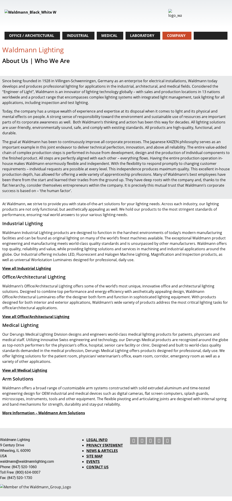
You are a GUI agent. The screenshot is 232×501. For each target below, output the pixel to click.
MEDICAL (109, 35)
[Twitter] (142, 440)
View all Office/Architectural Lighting (35, 316)
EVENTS (93, 461)
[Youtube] (150, 440)
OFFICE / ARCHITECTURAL (31, 35)
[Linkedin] (133, 440)
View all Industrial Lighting (26, 268)
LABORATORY (142, 35)
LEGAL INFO (97, 439)
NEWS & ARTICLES (102, 450)
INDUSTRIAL (78, 35)
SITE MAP (94, 456)
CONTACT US (97, 467)
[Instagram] (159, 440)
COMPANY (176, 35)
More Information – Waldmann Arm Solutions (43, 412)
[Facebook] (167, 440)
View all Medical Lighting (24, 370)
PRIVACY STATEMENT (104, 445)
